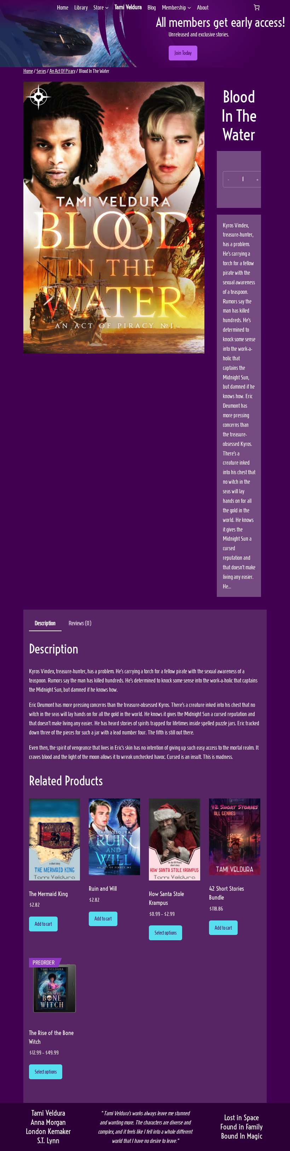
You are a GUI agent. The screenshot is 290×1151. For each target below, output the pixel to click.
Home (28, 71)
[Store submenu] (107, 7)
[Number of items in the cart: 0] (256, 7)
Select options (165, 933)
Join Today (183, 53)
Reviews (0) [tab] (80, 623)
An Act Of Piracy (62, 71)
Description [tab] (45, 623)
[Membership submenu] (189, 7)
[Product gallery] (113, 217)
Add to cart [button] (43, 924)
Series (41, 71)
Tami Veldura (128, 7)
